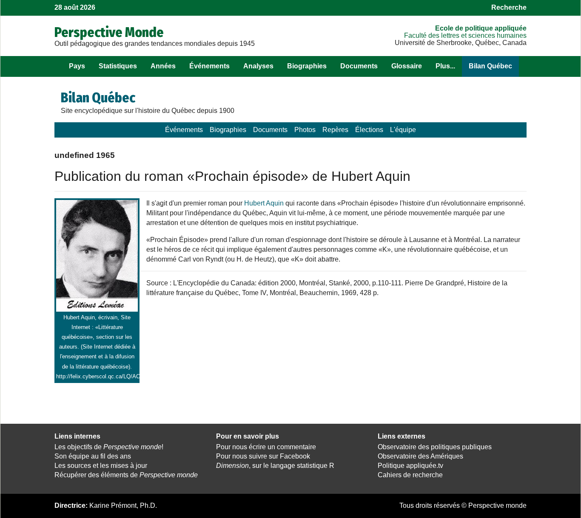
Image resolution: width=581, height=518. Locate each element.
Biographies (307, 66)
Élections (369, 129)
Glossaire (406, 66)
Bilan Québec (490, 66)
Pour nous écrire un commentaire (266, 446)
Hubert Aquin (264, 203)
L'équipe (403, 129)
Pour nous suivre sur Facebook (263, 456)
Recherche (509, 7)
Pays (77, 66)
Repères (335, 129)
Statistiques (118, 66)
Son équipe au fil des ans (92, 456)
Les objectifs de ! (108, 446)
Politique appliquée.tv (410, 465)
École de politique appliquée (481, 28)
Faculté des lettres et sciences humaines (465, 35)
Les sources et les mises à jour (100, 465)
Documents (359, 66)
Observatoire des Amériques (420, 456)
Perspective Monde (109, 32)
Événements (209, 66)
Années (163, 66)
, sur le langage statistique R (275, 465)
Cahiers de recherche (410, 475)
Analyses (258, 66)
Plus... (445, 66)
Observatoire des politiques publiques (435, 446)
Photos (305, 129)
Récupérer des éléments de (126, 475)
